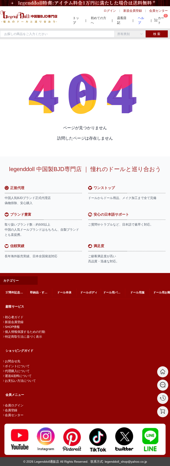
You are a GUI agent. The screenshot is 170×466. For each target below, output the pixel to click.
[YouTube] (20, 439)
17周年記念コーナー (17, 292)
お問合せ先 (12, 361)
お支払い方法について (20, 380)
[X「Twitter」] (124, 439)
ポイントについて (17, 366)
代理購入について (17, 371)
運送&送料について (18, 376)
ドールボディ (88, 292)
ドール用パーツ (113, 292)
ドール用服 (137, 292)
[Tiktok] (98, 439)
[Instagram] (46, 439)
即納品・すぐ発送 (41, 292)
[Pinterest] (72, 439)
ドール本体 (64, 292)
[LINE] (150, 439)
